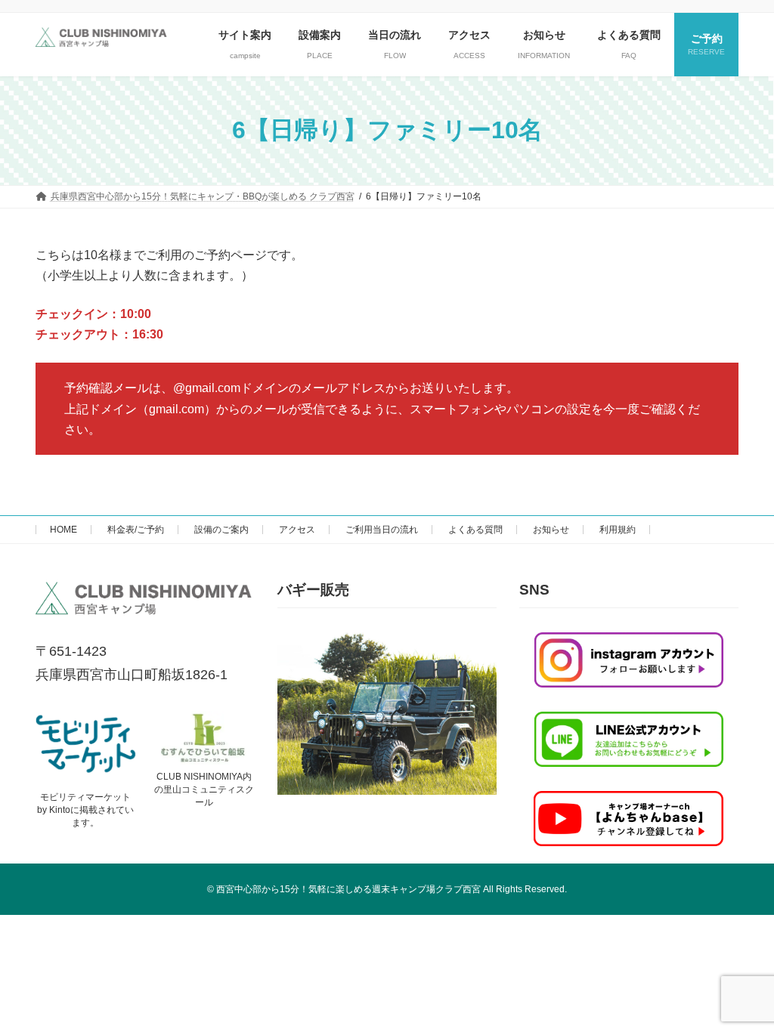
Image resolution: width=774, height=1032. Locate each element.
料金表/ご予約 (135, 529)
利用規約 (617, 529)
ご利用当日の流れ (381, 529)
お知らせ (551, 529)
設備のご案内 (221, 529)
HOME (63, 529)
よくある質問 (475, 529)
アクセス (297, 529)
